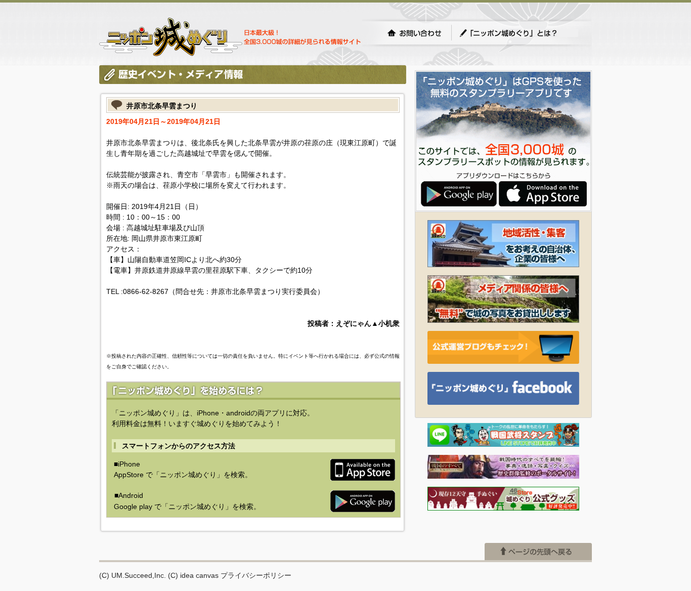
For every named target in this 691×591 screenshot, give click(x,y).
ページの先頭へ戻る (538, 551)
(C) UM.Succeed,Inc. (132, 575)
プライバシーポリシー (256, 575)
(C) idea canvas (193, 575)
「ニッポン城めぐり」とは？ (518, 33)
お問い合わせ (414, 33)
